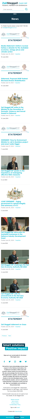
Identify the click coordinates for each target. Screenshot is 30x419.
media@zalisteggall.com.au (10, 27)
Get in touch (15, 401)
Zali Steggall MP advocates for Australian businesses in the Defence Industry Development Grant (13, 235)
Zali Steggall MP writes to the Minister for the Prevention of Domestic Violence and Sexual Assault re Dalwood (13, 110)
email (18, 407)
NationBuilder (18, 411)
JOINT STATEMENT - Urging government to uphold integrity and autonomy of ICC (13, 203)
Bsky (25, 361)
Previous (4, 335)
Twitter (9, 361)
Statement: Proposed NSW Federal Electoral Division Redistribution (14, 80)
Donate (22, 417)
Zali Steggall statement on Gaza (13, 324)
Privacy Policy (15, 403)
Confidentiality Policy (15, 404)
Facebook (4, 361)
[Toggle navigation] (15, 14)
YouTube (20, 361)
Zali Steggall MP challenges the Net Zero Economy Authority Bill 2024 (15, 266)
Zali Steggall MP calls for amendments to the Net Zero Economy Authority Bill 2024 (12, 296)
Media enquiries (15, 399)
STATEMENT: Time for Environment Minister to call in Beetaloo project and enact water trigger (14, 142)
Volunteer (17, 417)
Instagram (15, 361)
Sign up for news (9, 417)
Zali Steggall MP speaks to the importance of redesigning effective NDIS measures (12, 173)
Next (9, 335)
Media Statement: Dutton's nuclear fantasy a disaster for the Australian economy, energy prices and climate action (14, 49)
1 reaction (17, 54)
